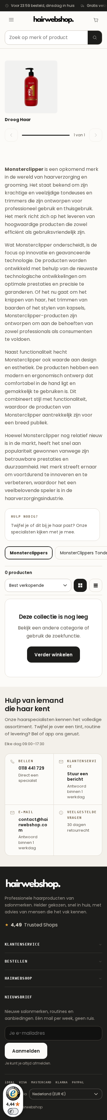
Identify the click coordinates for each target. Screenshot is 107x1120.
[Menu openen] (11, 19)
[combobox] (53, 37)
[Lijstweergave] (95, 585)
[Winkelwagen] (95, 19)
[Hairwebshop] (53, 20)
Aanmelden (26, 1051)
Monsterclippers (29, 553)
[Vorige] (11, 135)
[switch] (13, 1111)
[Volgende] (95, 135)
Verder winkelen (53, 655)
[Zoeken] (95, 37)
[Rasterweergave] (80, 585)
